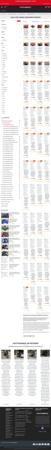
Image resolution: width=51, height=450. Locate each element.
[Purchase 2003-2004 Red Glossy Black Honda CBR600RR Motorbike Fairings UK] (46, 217)
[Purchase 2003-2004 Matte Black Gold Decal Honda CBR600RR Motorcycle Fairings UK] (25, 44)
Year (2, 43)
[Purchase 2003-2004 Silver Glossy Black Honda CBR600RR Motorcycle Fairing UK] (39, 243)
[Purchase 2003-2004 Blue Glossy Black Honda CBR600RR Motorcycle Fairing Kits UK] (46, 85)
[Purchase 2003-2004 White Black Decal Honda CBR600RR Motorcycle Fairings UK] (39, 267)
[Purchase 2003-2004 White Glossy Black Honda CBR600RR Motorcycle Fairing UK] (46, 267)
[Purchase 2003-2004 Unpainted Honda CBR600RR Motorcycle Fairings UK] (32, 137)
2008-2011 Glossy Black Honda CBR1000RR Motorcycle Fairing (14, 252)
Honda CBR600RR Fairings (31, 13)
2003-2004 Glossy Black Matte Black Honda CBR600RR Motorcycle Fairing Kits (47, 32)
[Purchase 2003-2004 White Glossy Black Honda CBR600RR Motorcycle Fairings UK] (25, 164)
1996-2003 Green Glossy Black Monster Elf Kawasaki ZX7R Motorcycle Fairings (14, 226)
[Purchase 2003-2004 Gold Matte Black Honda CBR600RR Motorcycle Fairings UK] (46, 188)
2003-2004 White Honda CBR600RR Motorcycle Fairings (33, 297)
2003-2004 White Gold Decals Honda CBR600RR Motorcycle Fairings (32, 174)
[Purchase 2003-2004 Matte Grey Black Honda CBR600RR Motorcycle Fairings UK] (46, 111)
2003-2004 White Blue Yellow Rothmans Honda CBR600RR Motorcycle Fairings (47, 148)
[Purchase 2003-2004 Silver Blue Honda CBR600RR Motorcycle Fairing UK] (32, 85)
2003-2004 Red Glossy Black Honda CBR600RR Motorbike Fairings (47, 225)
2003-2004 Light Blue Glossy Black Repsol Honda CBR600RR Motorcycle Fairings (32, 227)
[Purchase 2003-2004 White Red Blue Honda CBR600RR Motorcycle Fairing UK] (46, 291)
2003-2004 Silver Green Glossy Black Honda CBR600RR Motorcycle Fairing (47, 252)
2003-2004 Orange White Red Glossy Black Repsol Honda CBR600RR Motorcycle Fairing (26, 96)
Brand (2, 31)
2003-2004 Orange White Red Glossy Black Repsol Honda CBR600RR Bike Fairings (40, 227)
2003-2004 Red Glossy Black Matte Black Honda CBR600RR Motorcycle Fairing (26, 32)
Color (2, 85)
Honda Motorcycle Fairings (12, 13)
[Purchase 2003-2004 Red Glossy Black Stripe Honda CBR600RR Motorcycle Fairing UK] (46, 44)
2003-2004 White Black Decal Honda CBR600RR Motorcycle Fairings (40, 275)
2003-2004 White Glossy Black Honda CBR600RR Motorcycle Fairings (26, 172)
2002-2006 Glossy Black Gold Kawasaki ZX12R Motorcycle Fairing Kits (14, 258)
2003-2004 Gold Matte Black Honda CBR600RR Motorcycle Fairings (47, 196)
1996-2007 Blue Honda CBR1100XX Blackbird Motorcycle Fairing (13, 220)
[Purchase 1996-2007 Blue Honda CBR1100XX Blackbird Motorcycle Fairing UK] (5, 221)
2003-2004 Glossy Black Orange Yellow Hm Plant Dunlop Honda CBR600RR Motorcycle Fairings (26, 201)
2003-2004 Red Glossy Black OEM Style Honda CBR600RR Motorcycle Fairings (26, 252)
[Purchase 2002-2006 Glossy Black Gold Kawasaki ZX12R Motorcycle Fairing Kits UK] (5, 260)
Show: (46, 21)
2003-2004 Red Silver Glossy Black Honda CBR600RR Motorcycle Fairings (40, 32)
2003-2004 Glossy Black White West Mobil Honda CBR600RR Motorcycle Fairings (40, 198)
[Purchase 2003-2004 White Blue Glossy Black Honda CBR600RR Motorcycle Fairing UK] (39, 138)
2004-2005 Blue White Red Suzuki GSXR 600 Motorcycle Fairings (14, 213)
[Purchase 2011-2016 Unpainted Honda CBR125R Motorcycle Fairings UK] (5, 275)
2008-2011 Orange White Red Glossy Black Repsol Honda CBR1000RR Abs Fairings (14, 232)
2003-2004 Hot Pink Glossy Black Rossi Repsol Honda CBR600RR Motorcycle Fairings (26, 228)
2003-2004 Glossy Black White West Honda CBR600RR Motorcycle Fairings (33, 198)
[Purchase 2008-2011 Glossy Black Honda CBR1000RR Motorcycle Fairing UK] (5, 253)
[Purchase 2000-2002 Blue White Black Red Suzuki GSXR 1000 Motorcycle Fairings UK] (5, 267)
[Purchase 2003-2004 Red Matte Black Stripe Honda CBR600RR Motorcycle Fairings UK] (32, 244)
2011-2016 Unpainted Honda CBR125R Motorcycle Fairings (14, 273)
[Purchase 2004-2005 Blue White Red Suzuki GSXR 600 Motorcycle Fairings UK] (5, 215)
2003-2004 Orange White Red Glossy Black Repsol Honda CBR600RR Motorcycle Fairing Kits (32, 51)
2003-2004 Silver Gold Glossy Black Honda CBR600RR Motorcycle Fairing (26, 69)
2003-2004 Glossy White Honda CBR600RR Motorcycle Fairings (47, 69)
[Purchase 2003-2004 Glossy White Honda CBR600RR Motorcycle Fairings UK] (46, 63)
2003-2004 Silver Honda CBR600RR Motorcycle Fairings (26, 273)
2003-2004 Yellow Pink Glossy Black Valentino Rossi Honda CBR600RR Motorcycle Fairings (40, 96)
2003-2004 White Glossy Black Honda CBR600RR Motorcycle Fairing (47, 275)
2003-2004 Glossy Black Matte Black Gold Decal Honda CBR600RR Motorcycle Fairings (40, 70)
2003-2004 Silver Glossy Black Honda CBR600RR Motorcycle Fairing (40, 251)
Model (2, 37)
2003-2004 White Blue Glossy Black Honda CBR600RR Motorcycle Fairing (40, 146)
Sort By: (33, 21)
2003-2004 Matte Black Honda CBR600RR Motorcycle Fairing (40, 50)
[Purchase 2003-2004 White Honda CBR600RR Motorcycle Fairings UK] (32, 290)
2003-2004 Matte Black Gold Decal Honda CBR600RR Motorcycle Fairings (26, 50)
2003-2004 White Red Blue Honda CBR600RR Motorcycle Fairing (47, 299)
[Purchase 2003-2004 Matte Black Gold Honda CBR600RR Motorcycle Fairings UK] (39, 111)
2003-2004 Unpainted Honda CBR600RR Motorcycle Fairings (33, 145)
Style (2, 50)
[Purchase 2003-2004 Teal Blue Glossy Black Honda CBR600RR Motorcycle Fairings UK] (32, 267)
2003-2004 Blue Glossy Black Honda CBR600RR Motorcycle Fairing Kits (47, 94)
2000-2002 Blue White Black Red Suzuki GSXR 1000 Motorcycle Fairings (14, 265)
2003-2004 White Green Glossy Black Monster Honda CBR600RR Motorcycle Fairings (26, 302)
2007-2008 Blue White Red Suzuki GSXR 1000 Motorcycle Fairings (14, 239)
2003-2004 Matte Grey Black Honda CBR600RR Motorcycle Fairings (47, 119)
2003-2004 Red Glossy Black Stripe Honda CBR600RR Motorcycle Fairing (47, 50)
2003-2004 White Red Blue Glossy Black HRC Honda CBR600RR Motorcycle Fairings (40, 302)
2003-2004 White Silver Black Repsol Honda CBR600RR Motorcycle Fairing (33, 69)
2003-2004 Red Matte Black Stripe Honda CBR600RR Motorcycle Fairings (33, 252)
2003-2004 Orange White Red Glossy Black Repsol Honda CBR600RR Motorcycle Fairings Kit (26, 150)
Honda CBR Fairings (21, 13)
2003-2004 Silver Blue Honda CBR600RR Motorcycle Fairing (33, 93)
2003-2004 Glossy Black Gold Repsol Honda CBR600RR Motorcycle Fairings (47, 174)
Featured (3, 24)
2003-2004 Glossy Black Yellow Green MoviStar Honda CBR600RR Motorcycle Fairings (33, 122)
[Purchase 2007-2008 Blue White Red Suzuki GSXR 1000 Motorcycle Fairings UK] (5, 241)
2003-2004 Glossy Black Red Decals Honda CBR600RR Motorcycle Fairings (33, 32)
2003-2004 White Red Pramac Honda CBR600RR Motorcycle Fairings (40, 174)
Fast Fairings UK (3, 13)
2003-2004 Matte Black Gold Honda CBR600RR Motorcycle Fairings (40, 119)
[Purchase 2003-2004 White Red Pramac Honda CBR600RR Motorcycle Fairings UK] (39, 165)
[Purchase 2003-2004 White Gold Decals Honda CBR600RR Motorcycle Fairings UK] (32, 165)
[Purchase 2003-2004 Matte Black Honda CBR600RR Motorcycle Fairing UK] (39, 44)
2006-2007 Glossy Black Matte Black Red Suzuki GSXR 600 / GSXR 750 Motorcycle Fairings (14, 245)
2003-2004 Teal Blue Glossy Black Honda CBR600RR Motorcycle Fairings (33, 276)
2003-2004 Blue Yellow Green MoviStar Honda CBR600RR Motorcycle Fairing (26, 122)
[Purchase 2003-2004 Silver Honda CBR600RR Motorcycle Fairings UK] (25, 266)
